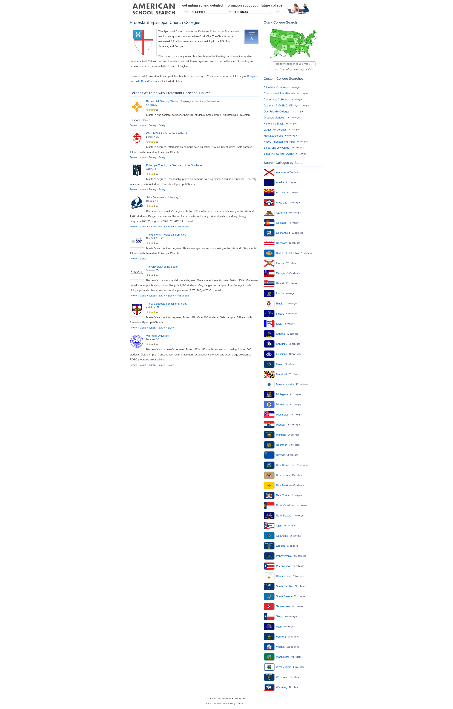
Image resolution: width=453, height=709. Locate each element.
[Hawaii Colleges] (269, 283)
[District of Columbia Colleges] (269, 253)
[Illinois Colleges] (269, 303)
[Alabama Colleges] (269, 172)
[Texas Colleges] (269, 616)
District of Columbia (287, 253)
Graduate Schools (274, 117)
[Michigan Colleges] (269, 394)
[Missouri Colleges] (269, 424)
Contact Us (242, 703)
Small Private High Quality (279, 153)
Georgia (280, 273)
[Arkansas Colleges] (269, 202)
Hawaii (280, 283)
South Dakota (284, 596)
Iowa (279, 323)
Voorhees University (158, 335)
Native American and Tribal (279, 141)
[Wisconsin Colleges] (269, 677)
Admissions (183, 226)
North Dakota (283, 515)
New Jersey (283, 475)
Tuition (152, 226)
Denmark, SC (152, 339)
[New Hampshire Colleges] (269, 465)
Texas (279, 616)
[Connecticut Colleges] (269, 233)
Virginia (280, 646)
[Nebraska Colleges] (269, 445)
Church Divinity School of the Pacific (167, 133)
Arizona (280, 192)
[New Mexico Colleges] (269, 485)
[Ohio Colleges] (269, 525)
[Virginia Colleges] (269, 647)
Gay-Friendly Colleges (276, 111)
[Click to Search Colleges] (293, 58)
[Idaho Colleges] (269, 293)
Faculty (152, 125)
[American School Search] (154, 9)
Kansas (280, 333)
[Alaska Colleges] (269, 182)
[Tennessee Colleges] (269, 606)
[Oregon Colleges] (269, 546)
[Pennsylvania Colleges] (269, 556)
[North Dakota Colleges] (269, 515)
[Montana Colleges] (269, 435)
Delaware (281, 242)
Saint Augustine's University (162, 197)
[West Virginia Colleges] (269, 667)
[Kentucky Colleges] (269, 344)
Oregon (280, 545)
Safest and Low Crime (276, 147)
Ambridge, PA (152, 307)
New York (281, 495)
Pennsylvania (284, 555)
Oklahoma (282, 535)
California (281, 212)
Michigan (281, 394)
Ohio (279, 525)
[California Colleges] (269, 212)
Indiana (280, 313)
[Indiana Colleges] (269, 313)
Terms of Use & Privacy (224, 703)
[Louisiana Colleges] (269, 354)
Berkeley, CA (152, 137)
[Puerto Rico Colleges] (269, 566)
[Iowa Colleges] (269, 323)
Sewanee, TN (152, 270)
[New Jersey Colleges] (269, 475)
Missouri (281, 424)
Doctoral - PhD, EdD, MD (278, 105)
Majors (142, 125)
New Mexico (283, 485)
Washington (282, 656)
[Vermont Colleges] (269, 636)
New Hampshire (285, 465)
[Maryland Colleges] (269, 374)
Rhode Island (283, 576)
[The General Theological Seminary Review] (138, 241)
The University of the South (161, 266)
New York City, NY (155, 238)
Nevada (280, 454)
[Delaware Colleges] (269, 243)
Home (208, 703)
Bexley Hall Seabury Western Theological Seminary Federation (182, 101)
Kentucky (281, 343)
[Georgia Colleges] (269, 273)
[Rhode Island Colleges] (269, 576)
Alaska (280, 182)
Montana (281, 434)
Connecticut (283, 232)
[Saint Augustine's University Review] (138, 204)
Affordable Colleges (275, 87)
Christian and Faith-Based (279, 93)
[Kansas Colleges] (269, 334)
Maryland (281, 374)
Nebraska (281, 444)
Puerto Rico (283, 565)
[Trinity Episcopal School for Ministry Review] (138, 310)
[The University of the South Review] (138, 273)
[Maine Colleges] (269, 364)
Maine (279, 364)
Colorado (281, 222)
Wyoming (281, 687)
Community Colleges (276, 99)
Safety (162, 125)
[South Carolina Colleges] (269, 586)
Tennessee (282, 606)
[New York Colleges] (269, 495)
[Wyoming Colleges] (269, 687)
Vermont (281, 636)
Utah (279, 626)
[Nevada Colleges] (269, 455)
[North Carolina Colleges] (269, 505)
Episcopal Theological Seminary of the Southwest (174, 165)
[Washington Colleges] (269, 657)
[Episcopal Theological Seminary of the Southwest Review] (138, 172)
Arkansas (281, 202)
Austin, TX (151, 169)
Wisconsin (282, 677)
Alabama (281, 172)
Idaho (279, 293)
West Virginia (283, 666)
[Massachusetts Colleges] (269, 384)
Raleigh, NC (152, 201)
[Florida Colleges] (269, 263)
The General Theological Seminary (166, 234)
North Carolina (284, 505)
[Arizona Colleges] (269, 192)
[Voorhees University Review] (138, 342)
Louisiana (281, 353)
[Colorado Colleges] (269, 223)
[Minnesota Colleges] (269, 404)
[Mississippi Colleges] (269, 414)
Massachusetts (285, 384)
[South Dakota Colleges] (269, 596)
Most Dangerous (273, 135)
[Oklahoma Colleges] (269, 535)
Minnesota (282, 404)
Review (133, 125)
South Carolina (284, 586)
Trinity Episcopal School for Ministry (166, 303)
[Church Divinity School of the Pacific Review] (138, 140)
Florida (280, 263)
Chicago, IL (151, 105)
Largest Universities (275, 129)
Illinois (279, 303)
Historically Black (274, 123)
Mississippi (282, 414)
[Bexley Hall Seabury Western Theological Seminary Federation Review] (138, 108)
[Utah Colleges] (269, 626)
